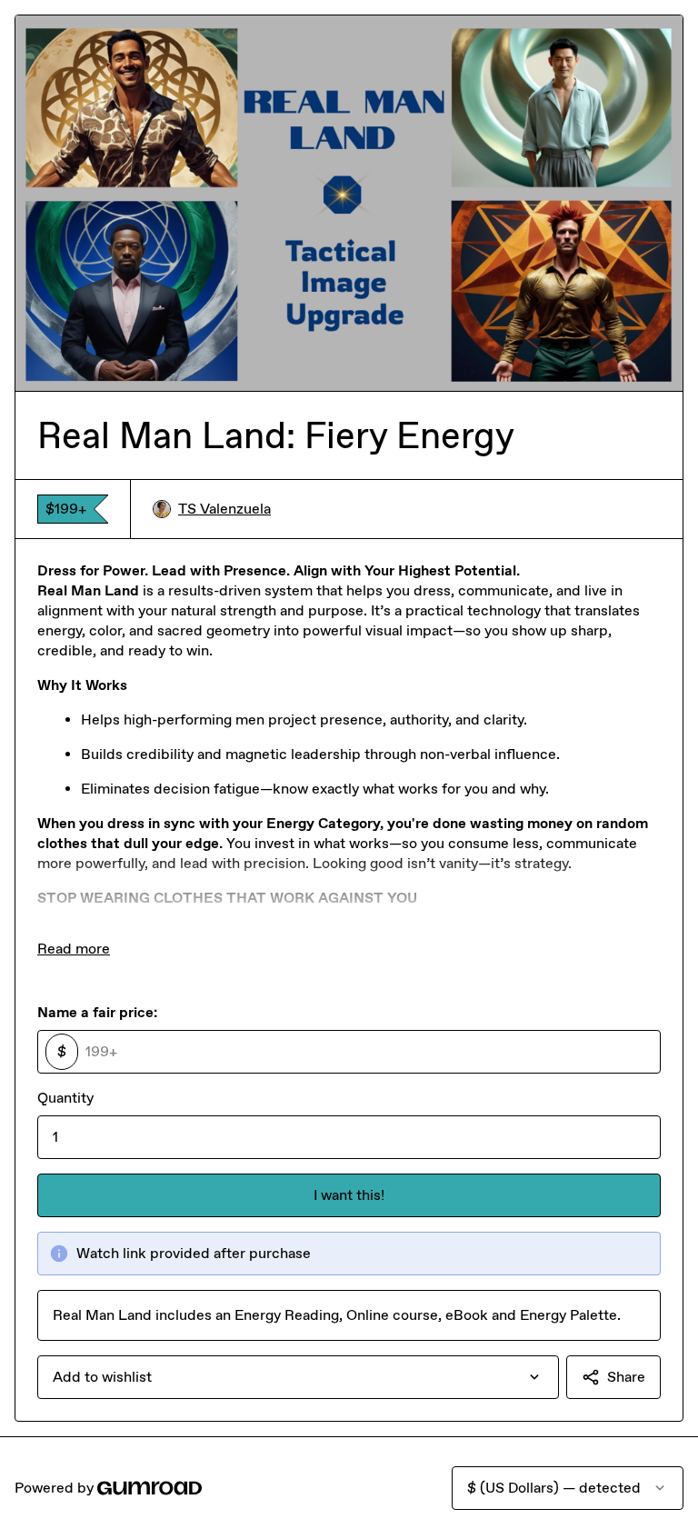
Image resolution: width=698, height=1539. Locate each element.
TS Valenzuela (224, 508)
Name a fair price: (97, 1012)
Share (626, 1376)
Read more (73, 948)
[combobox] (298, 1377)
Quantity (65, 1097)
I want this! (349, 1195)
